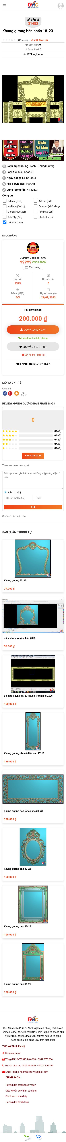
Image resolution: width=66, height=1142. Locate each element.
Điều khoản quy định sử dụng (21, 1090)
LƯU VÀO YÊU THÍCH (34, 346)
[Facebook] (5, 393)
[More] (16, 393)
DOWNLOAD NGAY (34, 329)
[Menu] (4, 5)
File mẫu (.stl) (46, 211)
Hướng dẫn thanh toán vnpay (21, 1084)
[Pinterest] (10, 393)
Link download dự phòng (34, 338)
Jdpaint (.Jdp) (15, 222)
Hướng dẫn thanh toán (17, 1102)
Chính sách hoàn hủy (16, 1096)
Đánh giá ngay (33, 456)
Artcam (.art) (45, 201)
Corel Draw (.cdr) (17, 211)
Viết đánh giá (40, 40)
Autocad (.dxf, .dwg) (49, 206)
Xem (34, 267)
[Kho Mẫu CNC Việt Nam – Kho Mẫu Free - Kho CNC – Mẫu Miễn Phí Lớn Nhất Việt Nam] (33, 5)
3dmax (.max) (15, 201)
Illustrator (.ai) (46, 217)
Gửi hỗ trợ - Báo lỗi (34, 354)
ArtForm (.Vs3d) (16, 206)
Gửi (33, 507)
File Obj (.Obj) (15, 217)
